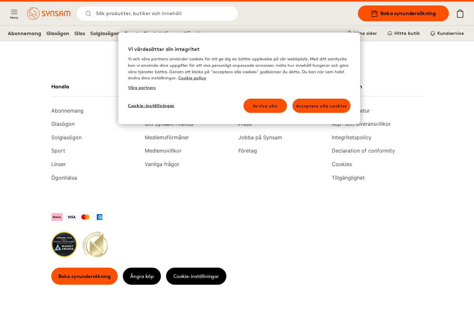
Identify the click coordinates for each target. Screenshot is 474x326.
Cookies (342, 164)
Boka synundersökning (408, 13)
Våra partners (142, 87)
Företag (247, 150)
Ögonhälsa (64, 177)
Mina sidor (365, 33)
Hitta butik (407, 33)
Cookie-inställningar (196, 276)
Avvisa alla (265, 105)
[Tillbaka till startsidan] (48, 13)
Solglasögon (105, 33)
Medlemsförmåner (167, 137)
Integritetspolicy (351, 137)
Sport (58, 150)
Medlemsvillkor (163, 150)
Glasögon (57, 33)
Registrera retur (351, 110)
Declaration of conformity (363, 150)
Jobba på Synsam (260, 137)
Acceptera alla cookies (321, 105)
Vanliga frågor (162, 164)
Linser (58, 164)
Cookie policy (192, 77)
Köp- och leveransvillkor (361, 124)
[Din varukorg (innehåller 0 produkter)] (460, 13)
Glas (79, 33)
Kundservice (450, 33)
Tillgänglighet (348, 177)
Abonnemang (24, 33)
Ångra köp (142, 276)
